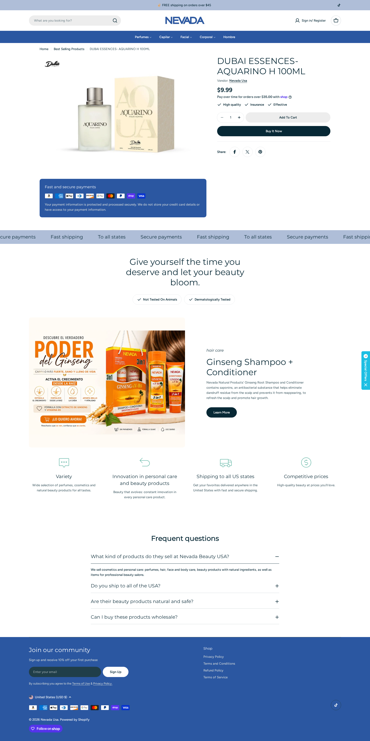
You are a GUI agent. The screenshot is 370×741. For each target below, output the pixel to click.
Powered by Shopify (75, 720)
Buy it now (274, 131)
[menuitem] (143, 36)
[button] (365, 370)
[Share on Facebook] (235, 152)
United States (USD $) (51, 697)
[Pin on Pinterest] (260, 152)
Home (44, 49)
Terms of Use (81, 683)
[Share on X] (247, 152)
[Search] (115, 20)
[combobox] (75, 20)
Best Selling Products (69, 49)
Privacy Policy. (102, 683)
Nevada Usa (238, 81)
